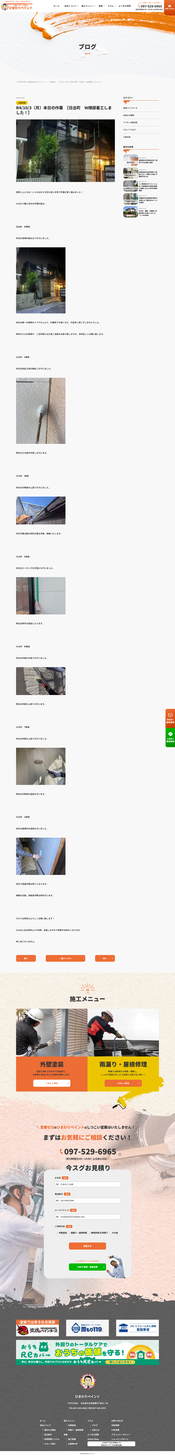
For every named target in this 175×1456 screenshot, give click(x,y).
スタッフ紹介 (50, 1443)
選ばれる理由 (50, 1430)
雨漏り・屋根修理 (75, 1430)
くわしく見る (52, 1083)
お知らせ (96, 1430)
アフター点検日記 (130, 122)
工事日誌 (126, 137)
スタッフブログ (129, 129)
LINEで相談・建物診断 (87, 1266)
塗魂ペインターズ (130, 108)
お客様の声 (73, 1443)
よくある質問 (125, 5)
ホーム (56, 5)
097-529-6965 (90, 1151)
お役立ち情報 (128, 115)
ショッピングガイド (120, 1439)
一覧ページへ (65, 958)
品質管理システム (52, 1439)
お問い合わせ (169, 9)
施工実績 (72, 1439)
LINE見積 (115, 1430)
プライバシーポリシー (120, 1434)
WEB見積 (115, 1425)
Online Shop (93, 1439)
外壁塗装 (72, 1425)
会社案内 (48, 1434)
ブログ (95, 1425)
